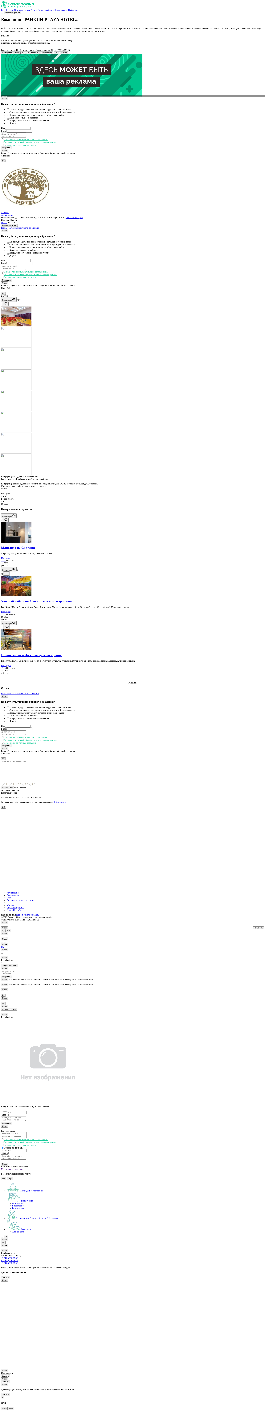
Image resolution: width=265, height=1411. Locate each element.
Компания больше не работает (23, 118)
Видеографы (18, 1206)
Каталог (10, 10)
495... (4, 222)
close (4, 1408)
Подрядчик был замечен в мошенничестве (29, 120)
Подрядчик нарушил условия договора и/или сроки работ (36, 115)
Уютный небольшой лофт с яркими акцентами (36, 601)
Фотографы (17, 1203)
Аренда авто (18, 1232)
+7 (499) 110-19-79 (9, 1258)
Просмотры (7, 300)
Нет (8, 931)
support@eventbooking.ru (27, 915)
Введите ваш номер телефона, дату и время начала (25, 1106)
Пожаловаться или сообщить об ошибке (20, 228)
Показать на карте (74, 217)
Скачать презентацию (7, 213)
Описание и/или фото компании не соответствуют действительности (42, 112)
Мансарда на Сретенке (18, 547)
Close (4, 98)
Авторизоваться (9, 1009)
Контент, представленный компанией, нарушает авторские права (40, 109)
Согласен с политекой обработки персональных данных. (30, 142)
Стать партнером (22, 10)
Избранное (73, 10)
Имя (3, 128)
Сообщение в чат (9, 225)
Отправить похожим (13, 1148)
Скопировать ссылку (10, 53)
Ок (2, 947)
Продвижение (61, 10)
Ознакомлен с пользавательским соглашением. (26, 139)
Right (10, 1179)
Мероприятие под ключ (12, 1169)
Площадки (6, 558)
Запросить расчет (12, 13)
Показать (11, 222)
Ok (3, 161)
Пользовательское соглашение (21, 900)
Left (3, 1179)
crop (11, 1408)
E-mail (4, 131)
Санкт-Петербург (15, 910)
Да (3, 931)
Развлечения (18, 1208)
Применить (258, 928)
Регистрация (12, 893)
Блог (3, 10)
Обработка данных (15, 907)
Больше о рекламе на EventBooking (37, 53)
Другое (12, 123)
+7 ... (3, 560)
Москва (10, 905)
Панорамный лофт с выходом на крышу (31, 655)
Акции (34, 10)
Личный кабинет (46, 10)
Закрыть (5, 1277)
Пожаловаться (61, 53)
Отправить (6, 148)
